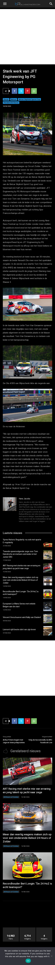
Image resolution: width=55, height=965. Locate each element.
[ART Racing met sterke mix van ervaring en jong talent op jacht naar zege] (47, 568)
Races (6, 99)
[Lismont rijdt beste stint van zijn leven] (47, 630)
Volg (27, 928)
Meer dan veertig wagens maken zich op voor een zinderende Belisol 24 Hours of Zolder (20, 580)
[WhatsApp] (34, 91)
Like (11, 928)
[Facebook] (14, 91)
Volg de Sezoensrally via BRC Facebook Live (40, 741)
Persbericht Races (11, 102)
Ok (28, 961)
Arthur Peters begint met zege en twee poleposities (14, 741)
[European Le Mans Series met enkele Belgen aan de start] (47, 606)
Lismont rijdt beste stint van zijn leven (19, 629)
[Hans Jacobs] (9, 510)
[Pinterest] (27, 91)
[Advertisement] (27, 36)
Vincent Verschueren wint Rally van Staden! (22, 617)
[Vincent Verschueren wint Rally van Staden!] (47, 618)
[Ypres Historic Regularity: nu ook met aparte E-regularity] (47, 542)
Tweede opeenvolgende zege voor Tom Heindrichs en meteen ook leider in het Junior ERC (20, 554)
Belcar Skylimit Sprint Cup (29, 99)
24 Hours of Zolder (11, 797)
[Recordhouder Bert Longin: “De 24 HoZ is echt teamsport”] (47, 594)
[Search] (51, 4)
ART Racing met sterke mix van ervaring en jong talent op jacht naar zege (21, 567)
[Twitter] (21, 91)
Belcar (13, 99)
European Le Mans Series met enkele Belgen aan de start (19, 605)
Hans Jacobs (24, 498)
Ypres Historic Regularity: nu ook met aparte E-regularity (22, 541)
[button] (4, 4)
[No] (51, 956)
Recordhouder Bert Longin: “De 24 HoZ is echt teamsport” (20, 593)
